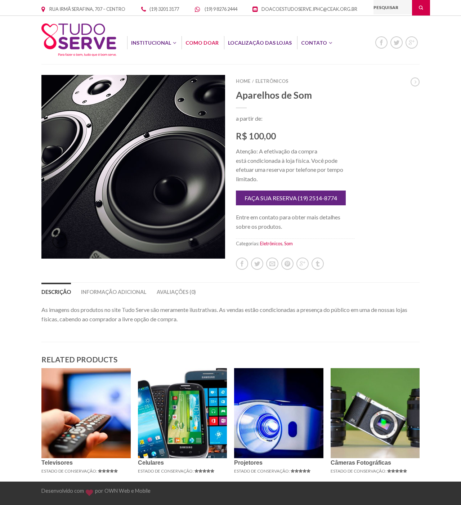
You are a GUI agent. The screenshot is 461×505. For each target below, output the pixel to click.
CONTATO (314, 43)
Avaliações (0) (176, 292)
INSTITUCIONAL (151, 43)
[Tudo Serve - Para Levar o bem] (78, 40)
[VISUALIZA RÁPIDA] (86, 413)
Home (243, 81)
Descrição (56, 292)
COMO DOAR (202, 43)
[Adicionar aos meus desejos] (207, 93)
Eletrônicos (271, 81)
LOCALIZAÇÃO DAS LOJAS (260, 43)
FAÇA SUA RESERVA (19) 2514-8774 (291, 198)
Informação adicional (114, 292)
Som (288, 243)
